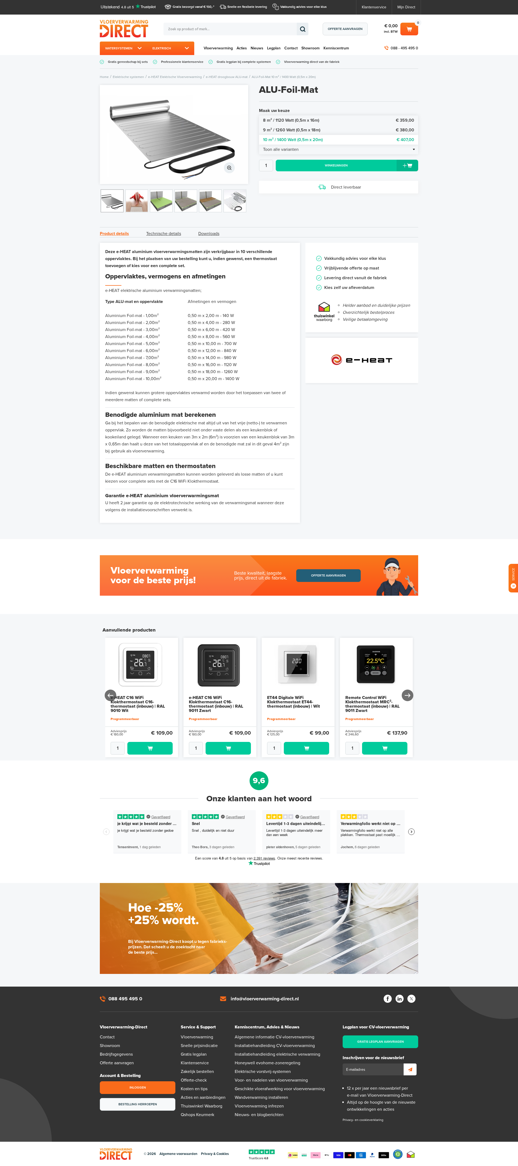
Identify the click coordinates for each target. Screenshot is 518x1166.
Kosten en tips (194, 1089)
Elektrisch (161, 48)
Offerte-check (194, 1080)
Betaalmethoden (338, 1154)
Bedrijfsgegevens (116, 1054)
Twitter (411, 999)
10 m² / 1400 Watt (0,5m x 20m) (338, 139)
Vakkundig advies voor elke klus (303, 7)
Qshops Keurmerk (197, 1114)
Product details (114, 233)
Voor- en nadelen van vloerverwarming (271, 1080)
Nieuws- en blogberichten (259, 1114)
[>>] (407, 695)
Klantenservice (374, 7)
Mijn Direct (406, 7)
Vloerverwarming (218, 48)
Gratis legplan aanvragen (380, 1042)
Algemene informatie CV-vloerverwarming (274, 1037)
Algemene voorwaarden (178, 1154)
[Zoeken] (302, 29)
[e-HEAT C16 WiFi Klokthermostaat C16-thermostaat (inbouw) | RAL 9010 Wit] (141, 665)
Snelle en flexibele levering (247, 7)
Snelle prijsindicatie (199, 1045)
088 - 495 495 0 (404, 48)
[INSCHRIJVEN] (410, 1069)
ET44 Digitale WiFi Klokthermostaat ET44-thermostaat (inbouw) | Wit (293, 702)
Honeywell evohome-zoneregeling (267, 1063)
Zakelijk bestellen (197, 1071)
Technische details (163, 233)
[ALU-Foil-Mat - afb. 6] (235, 201)
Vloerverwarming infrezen (259, 1106)
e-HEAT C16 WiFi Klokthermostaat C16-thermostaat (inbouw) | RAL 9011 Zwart (216, 704)
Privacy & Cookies (215, 1154)
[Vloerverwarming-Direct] (125, 28)
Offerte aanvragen (345, 29)
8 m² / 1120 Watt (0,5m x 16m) (338, 120)
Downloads (208, 233)
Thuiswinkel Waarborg (201, 1106)
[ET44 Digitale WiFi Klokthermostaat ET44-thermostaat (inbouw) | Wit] (298, 665)
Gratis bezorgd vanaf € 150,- (193, 7)
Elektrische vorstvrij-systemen (263, 1071)
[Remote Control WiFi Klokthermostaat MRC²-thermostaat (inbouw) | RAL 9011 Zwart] (376, 665)
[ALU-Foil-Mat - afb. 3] (161, 201)
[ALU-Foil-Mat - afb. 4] (186, 201)
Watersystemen (118, 48)
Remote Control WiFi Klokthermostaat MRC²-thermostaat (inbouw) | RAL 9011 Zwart (372, 704)
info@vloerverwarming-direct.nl (265, 999)
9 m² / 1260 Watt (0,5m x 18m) (338, 130)
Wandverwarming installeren (261, 1097)
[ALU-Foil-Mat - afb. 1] (174, 134)
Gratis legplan (194, 1054)
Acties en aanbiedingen (203, 1097)
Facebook (388, 999)
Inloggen (138, 1087)
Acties (242, 48)
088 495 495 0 (125, 999)
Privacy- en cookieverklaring (363, 1120)
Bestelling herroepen (137, 1104)
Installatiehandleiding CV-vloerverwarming (275, 1045)
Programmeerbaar (125, 719)
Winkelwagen (409, 28)
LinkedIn (400, 999)
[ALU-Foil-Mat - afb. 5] (210, 201)
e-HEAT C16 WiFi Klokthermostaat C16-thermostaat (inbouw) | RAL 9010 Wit (138, 704)
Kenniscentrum (336, 48)
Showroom (310, 48)
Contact (291, 48)
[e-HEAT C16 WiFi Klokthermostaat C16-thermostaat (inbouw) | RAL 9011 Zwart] (219, 665)
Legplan (274, 48)
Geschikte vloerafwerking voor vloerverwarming (280, 1089)
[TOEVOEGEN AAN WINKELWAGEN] (142, 748)
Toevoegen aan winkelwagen (150, 748)
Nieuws (257, 48)
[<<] (111, 695)
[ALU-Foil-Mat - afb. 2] (136, 201)
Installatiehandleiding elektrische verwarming (277, 1054)
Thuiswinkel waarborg (410, 1154)
